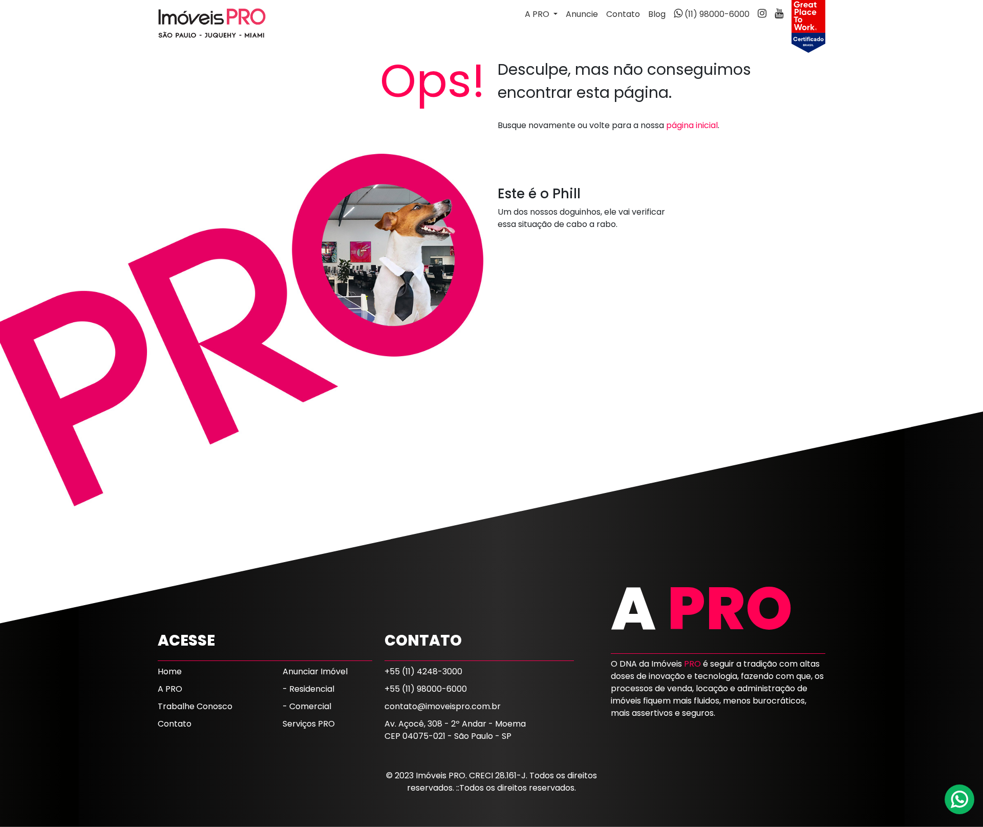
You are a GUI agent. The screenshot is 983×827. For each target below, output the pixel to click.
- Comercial (307, 706)
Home (170, 671)
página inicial (692, 125)
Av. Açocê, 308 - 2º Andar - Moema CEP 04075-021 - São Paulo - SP (455, 730)
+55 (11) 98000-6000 (425, 689)
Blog (657, 14)
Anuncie (582, 14)
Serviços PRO (309, 724)
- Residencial (308, 689)
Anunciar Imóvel (315, 671)
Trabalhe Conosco (195, 706)
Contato (623, 14)
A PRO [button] (538, 14)
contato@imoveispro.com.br (442, 706)
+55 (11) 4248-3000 (423, 671)
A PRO (170, 689)
